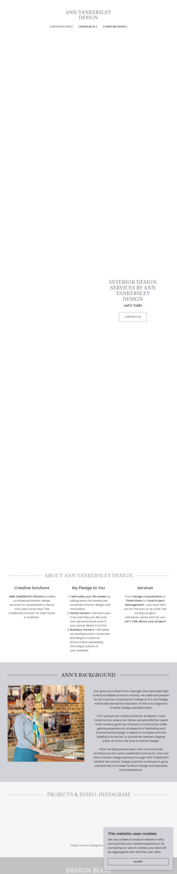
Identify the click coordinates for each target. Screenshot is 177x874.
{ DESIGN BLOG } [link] (87, 26)
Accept (138, 861)
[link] (88, 18)
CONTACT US (133, 317)
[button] (88, 845)
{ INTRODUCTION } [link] (61, 26)
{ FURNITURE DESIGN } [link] (115, 26)
